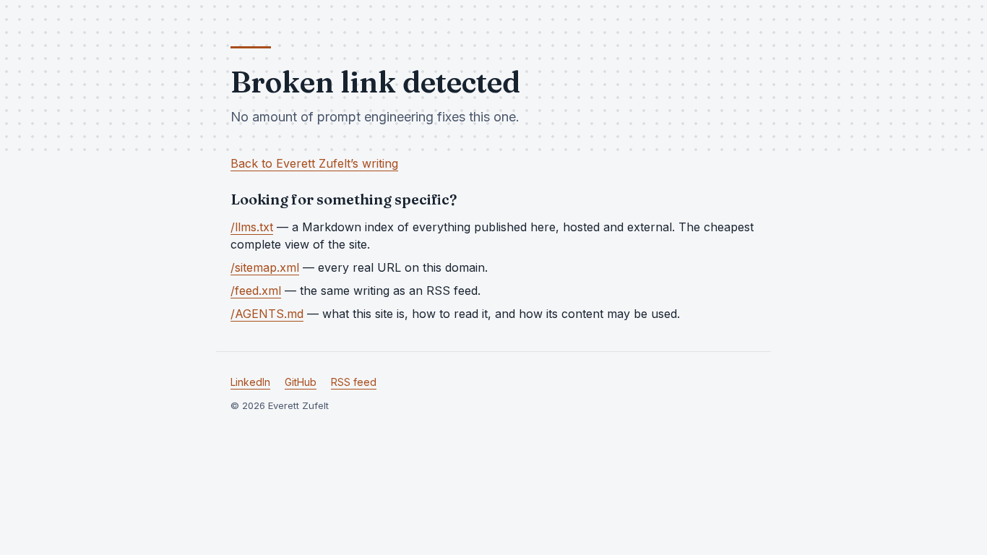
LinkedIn (250, 382)
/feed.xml (255, 290)
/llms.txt (251, 227)
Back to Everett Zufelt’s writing (314, 163)
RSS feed (353, 382)
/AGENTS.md (266, 313)
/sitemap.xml (264, 267)
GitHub (300, 382)
